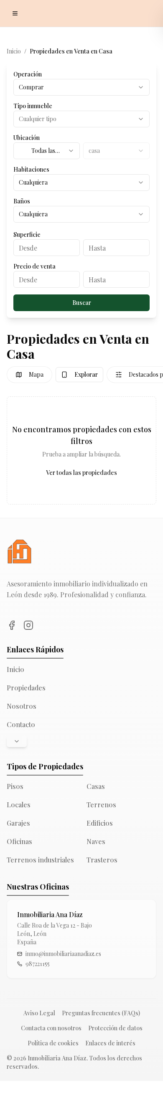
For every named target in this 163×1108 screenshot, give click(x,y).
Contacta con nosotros (51, 1028)
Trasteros (102, 859)
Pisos (15, 786)
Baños (21, 201)
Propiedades (26, 687)
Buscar (81, 303)
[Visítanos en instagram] (28, 625)
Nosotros (21, 706)
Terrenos (101, 804)
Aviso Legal (39, 1013)
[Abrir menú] (15, 13)
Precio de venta (34, 266)
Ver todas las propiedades (81, 473)
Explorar (86, 374)
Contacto (21, 724)
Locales (19, 804)
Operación (27, 74)
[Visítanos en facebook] (12, 625)
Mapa (36, 374)
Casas (96, 786)
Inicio (14, 51)
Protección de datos (115, 1028)
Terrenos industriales (40, 859)
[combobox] (81, 87)
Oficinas (19, 841)
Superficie (27, 234)
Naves (96, 841)
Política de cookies (53, 1043)
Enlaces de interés (110, 1043)
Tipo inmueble (32, 106)
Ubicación (26, 138)
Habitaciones (31, 169)
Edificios (100, 823)
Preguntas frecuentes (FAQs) (101, 1013)
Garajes (18, 823)
